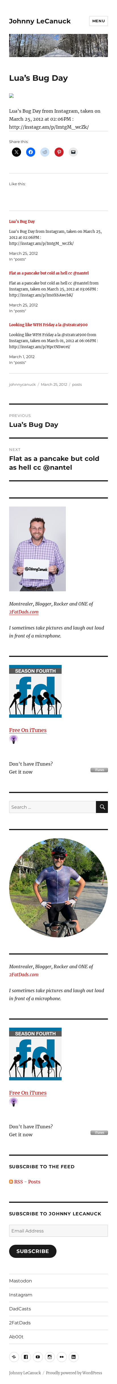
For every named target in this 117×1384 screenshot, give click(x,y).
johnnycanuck (22, 384)
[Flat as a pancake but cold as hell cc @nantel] (56, 292)
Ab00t (16, 1336)
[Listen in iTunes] (58, 691)
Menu (98, 21)
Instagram (20, 1295)
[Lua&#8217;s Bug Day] (56, 240)
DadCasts (20, 1309)
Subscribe (32, 1251)
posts (77, 384)
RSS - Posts (26, 1182)
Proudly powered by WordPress (74, 1373)
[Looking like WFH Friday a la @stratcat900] (56, 344)
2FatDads (20, 1323)
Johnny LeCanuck (40, 21)
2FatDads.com (24, 612)
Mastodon (20, 1281)
